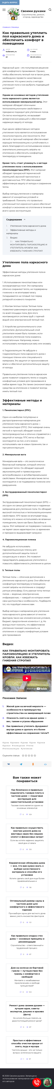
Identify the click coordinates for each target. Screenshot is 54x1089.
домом (7, 746)
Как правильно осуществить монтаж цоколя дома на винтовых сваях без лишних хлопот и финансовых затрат (27, 832)
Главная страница (11, 27)
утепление (27, 749)
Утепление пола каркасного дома (28, 226)
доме (33, 743)
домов (42, 743)
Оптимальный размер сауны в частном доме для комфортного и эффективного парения (27, 905)
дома (6, 743)
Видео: (14, 238)
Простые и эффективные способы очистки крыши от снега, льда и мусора (27, 1043)
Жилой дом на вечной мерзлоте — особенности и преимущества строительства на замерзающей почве (29, 709)
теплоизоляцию (11, 749)
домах (25, 743)
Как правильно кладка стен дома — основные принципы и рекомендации (27, 939)
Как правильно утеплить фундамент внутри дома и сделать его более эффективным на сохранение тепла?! (28, 729)
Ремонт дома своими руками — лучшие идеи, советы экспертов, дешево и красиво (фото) (27, 1010)
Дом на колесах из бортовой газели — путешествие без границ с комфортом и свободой (27, 972)
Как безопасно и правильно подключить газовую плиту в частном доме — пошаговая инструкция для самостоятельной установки (27, 796)
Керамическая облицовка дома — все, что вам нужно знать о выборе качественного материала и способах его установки (27, 869)
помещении (19, 746)
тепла (30, 746)
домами (15, 743)
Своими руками (33, 11)
